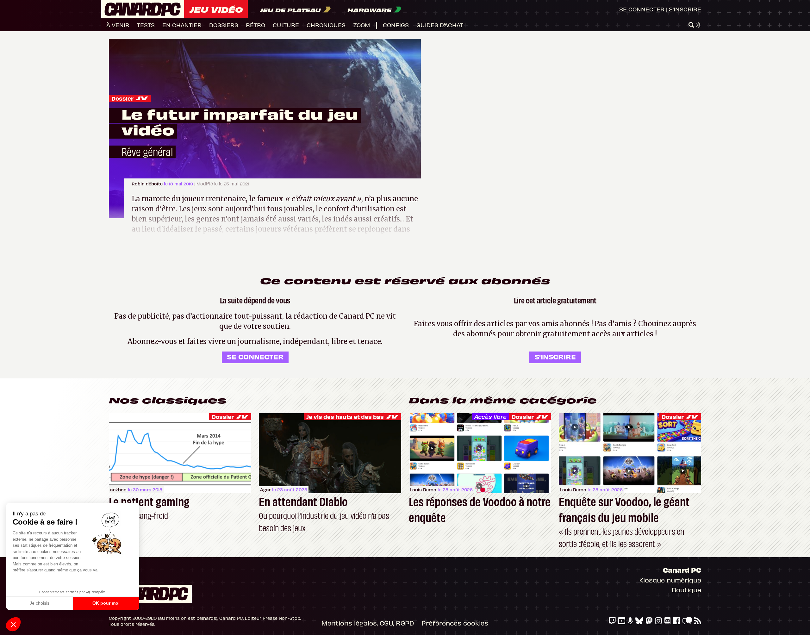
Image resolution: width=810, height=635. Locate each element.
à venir (117, 25)
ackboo (118, 489)
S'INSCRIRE (555, 356)
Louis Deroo (423, 489)
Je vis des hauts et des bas (345, 416)
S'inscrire (685, 9)
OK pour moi (106, 603)
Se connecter (641, 9)
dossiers (223, 25)
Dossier (122, 98)
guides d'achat (439, 25)
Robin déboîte (148, 183)
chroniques (326, 25)
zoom (361, 25)
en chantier (182, 25)
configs (396, 25)
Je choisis (39, 603)
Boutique (686, 590)
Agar (265, 489)
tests (146, 25)
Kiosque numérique (670, 580)
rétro (255, 25)
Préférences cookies (454, 623)
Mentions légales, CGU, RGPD (367, 623)
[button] (13, 624)
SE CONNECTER (255, 356)
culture (286, 25)
